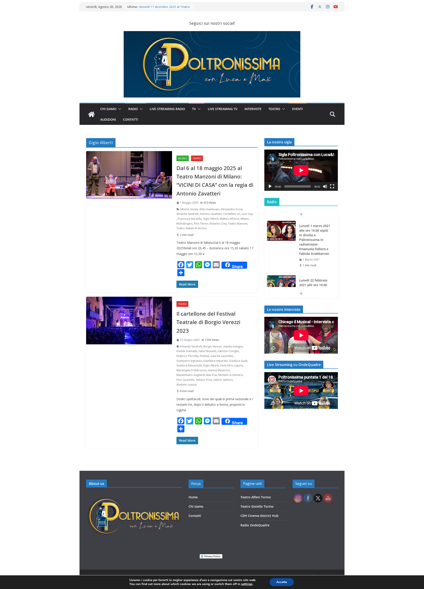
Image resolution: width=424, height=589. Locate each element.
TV (194, 109)
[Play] (270, 186)
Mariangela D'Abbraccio (191, 370)
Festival (204, 356)
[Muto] (325, 186)
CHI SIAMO (108, 109)
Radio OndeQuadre (254, 525)
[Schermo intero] (332, 186)
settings (246, 584)
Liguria (238, 365)
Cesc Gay (247, 214)
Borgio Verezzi (212, 346)
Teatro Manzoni (238, 223)
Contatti (195, 516)
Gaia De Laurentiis (221, 356)
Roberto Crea (218, 223)
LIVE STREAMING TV (222, 109)
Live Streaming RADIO (167, 109)
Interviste (252, 109)
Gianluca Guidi (238, 361)
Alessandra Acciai (232, 209)
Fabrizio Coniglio (228, 351)
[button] (118, 109)
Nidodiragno (184, 223)
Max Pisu (211, 375)
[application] (301, 170)
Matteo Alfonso (229, 219)
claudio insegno (233, 346)
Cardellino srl (231, 214)
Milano (182, 158)
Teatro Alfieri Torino (255, 497)
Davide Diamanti (186, 351)
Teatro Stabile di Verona (191, 228)
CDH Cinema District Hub (259, 516)
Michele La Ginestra (230, 375)
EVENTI (297, 109)
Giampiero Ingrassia (189, 361)
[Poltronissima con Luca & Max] (91, 114)
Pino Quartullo (185, 380)
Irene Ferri (226, 365)
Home (193, 497)
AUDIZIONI (108, 119)
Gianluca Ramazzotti (189, 365)
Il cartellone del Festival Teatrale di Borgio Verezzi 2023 (208, 322)
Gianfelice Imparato (215, 361)
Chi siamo (196, 506)
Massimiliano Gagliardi (190, 375)
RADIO (133, 109)
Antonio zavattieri (211, 214)
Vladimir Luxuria (186, 384)
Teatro (274, 109)
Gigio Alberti (211, 219)
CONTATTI (130, 119)
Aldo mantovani (209, 209)
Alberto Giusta (189, 209)
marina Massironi (219, 370)
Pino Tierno (201, 223)
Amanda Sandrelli (187, 214)
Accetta (281, 582)
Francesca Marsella (190, 219)
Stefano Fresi (204, 380)
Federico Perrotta (187, 356)
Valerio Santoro (223, 380)
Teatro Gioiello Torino (257, 506)
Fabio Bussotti (207, 351)
